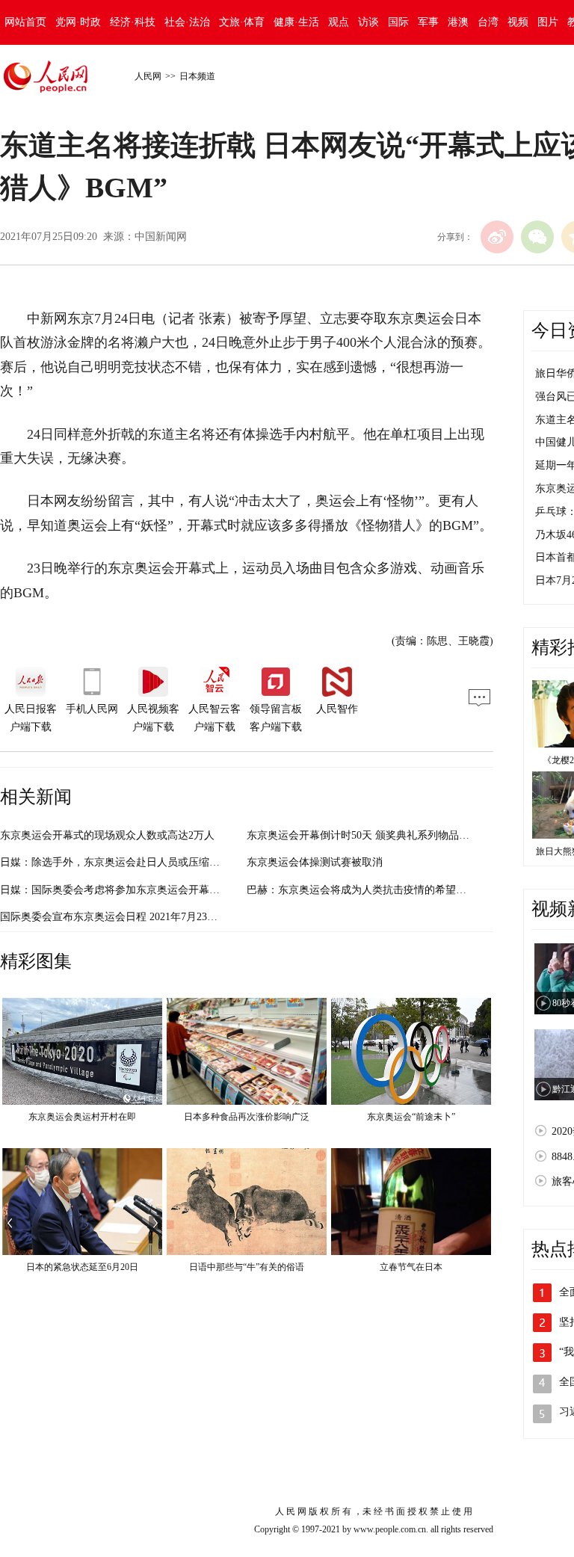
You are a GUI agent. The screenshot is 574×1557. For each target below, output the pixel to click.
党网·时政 (78, 22)
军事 (428, 22)
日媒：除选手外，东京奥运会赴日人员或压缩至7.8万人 (127, 862)
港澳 (458, 22)
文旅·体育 (242, 22)
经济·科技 (132, 22)
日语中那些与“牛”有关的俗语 (246, 1267)
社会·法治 (187, 22)
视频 (517, 22)
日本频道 (197, 76)
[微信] (537, 237)
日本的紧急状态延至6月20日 (82, 1267)
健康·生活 (296, 22)
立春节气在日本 (411, 1267)
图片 (547, 22)
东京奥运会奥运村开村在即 (82, 1117)
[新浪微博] (497, 237)
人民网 (148, 76)
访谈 (368, 22)
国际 (398, 22)
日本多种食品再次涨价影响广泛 (246, 1117)
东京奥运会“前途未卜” (411, 1117)
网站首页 (25, 22)
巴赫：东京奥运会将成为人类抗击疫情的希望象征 (362, 889)
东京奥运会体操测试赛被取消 (315, 862)
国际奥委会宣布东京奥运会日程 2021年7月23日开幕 (119, 916)
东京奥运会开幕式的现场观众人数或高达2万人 (107, 835)
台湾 (488, 22)
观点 (338, 22)
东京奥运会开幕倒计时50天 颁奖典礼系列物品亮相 (363, 835)
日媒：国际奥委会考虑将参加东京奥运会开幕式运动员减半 (136, 889)
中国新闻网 (161, 236)
